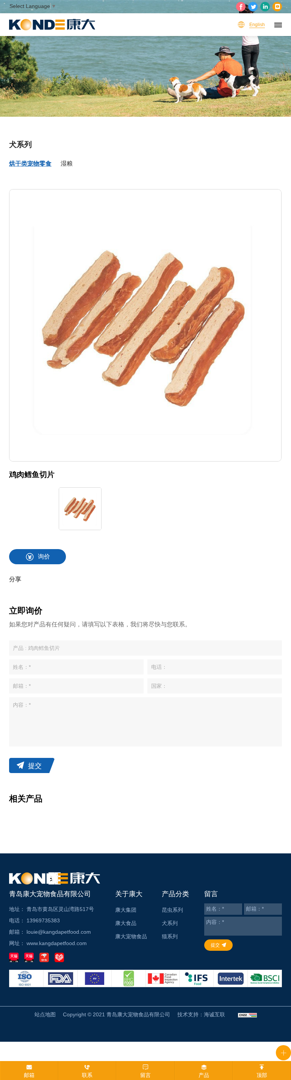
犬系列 (170, 923)
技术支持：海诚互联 (201, 1014)
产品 (204, 1075)
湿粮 (67, 163)
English (257, 24)
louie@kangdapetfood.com (59, 932)
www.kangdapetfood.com (57, 943)
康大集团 (125, 910)
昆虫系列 (172, 910)
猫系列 (170, 936)
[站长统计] (247, 1015)
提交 (35, 766)
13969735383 (43, 920)
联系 (87, 1075)
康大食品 (125, 923)
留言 (145, 1075)
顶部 (262, 1075)
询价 (44, 556)
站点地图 (45, 1014)
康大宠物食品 (131, 936)
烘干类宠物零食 (30, 163)
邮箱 (29, 1075)
